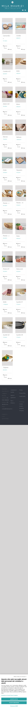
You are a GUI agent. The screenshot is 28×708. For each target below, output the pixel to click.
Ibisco (18, 104)
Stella (4, 302)
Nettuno (18, 137)
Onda (4, 170)
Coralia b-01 (7, 71)
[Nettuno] (20, 127)
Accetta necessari (14, 702)
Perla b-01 (6, 269)
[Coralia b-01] (7, 62)
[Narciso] (7, 127)
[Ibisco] (20, 94)
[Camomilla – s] (7, 26)
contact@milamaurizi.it (7, 408)
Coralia (18, 36)
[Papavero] (20, 160)
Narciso (5, 137)
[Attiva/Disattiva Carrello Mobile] (22, 10)
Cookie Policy (22, 396)
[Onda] (7, 160)
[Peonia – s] (7, 226)
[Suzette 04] (20, 325)
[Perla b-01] (7, 259)
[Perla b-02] (20, 259)
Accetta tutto (14, 699)
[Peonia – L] (7, 193)
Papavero (19, 170)
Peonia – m (19, 203)
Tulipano (5, 367)
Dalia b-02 (6, 104)
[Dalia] (20, 61)
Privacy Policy (22, 393)
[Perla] (20, 226)
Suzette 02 (6, 335)
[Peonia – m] (20, 193)
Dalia (18, 71)
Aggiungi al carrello (5, 47)
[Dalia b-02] (7, 94)
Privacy (21, 390)
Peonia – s (6, 236)
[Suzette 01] (20, 292)
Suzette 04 (19, 335)
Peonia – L (6, 203)
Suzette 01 (19, 302)
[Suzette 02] (7, 325)
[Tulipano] (7, 358)
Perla (17, 236)
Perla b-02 (19, 269)
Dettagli (10, 49)
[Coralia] (20, 26)
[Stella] (7, 292)
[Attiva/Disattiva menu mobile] (25, 10)
